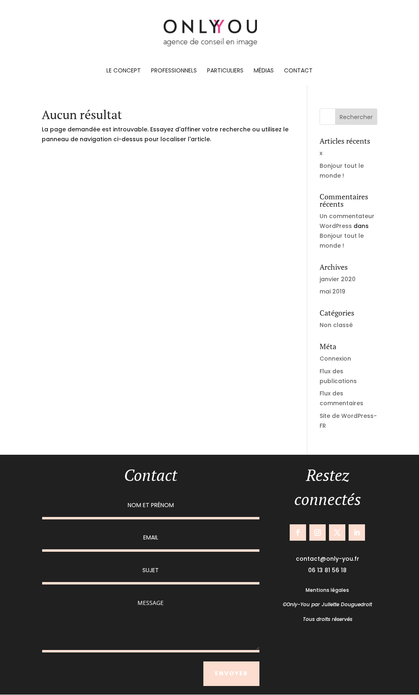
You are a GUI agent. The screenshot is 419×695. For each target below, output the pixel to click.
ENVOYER (231, 673)
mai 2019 (332, 291)
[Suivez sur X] (337, 532)
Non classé (336, 325)
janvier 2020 (338, 279)
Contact (298, 71)
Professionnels (174, 71)
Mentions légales (327, 590)
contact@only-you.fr (327, 559)
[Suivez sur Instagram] (317, 532)
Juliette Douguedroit (347, 604)
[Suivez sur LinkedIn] (357, 532)
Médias (264, 71)
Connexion (335, 358)
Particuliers (225, 71)
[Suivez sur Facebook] (298, 532)
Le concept (123, 71)
